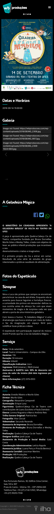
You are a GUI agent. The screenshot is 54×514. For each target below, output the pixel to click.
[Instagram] (26, 14)
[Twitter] (28, 14)
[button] (49, 7)
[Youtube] (30, 14)
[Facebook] (24, 14)
